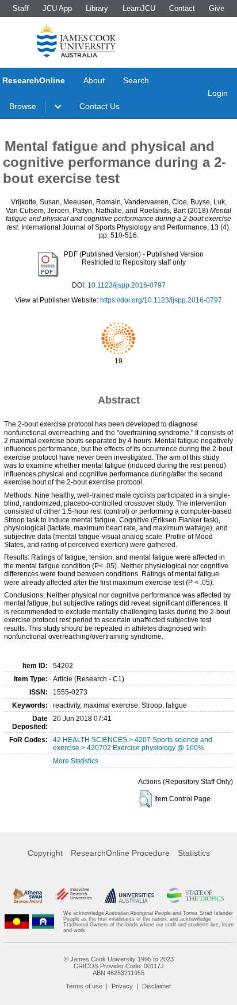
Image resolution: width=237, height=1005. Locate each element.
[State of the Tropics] (195, 895)
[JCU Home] (76, 39)
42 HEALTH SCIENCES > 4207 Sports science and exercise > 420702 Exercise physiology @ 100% (132, 744)
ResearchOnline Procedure (120, 852)
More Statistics (75, 761)
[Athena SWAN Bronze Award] (27, 895)
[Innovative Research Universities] (73, 895)
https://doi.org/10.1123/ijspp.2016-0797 (161, 300)
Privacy (122, 986)
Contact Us (99, 106)
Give (216, 8)
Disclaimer (156, 986)
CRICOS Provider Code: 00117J (119, 966)
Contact (182, 8)
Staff (21, 8)
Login (218, 93)
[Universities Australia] (129, 895)
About (94, 80)
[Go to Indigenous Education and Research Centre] (16, 921)
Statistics (194, 852)
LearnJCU (139, 8)
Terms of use (84, 986)
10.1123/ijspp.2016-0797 (126, 285)
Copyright (45, 852)
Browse (22, 106)
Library (97, 8)
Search (136, 80)
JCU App (57, 8)
